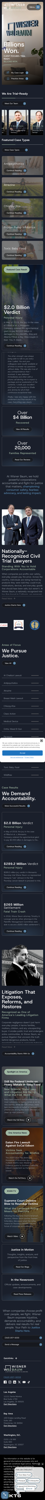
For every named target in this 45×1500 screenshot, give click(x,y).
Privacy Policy (29, 757)
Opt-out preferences (16, 757)
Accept (22, 753)
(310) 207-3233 (12, 1377)
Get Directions (10, 1404)
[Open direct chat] (39, 1464)
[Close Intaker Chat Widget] (42, 1464)
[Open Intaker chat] (18, 1493)
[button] (41, 740)
